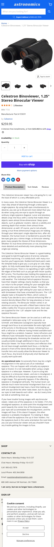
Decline (25, 534)
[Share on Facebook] (3, 180)
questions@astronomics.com (20, 477)
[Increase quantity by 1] (24, 147)
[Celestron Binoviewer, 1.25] (5, 86)
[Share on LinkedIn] (13, 180)
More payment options (27, 171)
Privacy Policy (23, 521)
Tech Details (33, 187)
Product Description (14, 187)
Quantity (5, 142)
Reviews (45, 187)
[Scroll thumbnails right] (50, 86)
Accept (26, 527)
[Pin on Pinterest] (18, 180)
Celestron (8, 119)
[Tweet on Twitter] (8, 180)
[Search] (49, 12)
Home (4, 23)
